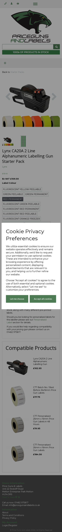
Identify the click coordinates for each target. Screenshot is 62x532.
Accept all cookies (43, 298)
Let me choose (17, 298)
